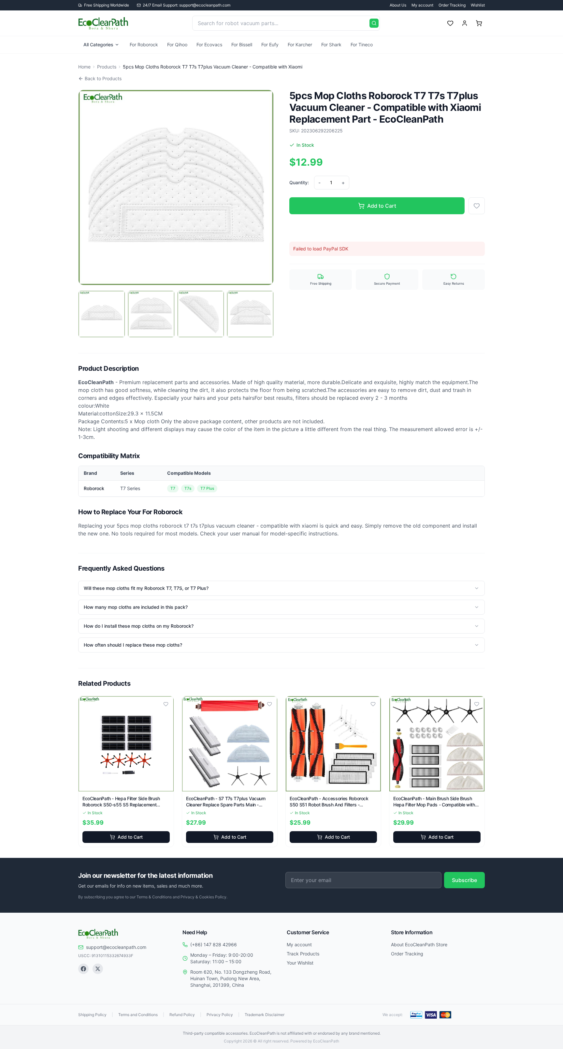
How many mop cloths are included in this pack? (136, 607)
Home (84, 66)
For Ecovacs (209, 44)
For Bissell (241, 44)
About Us (398, 5)
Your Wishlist (300, 963)
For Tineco (362, 44)
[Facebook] (83, 969)
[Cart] (479, 23)
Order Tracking (452, 5)
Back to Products (103, 78)
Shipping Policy (92, 1014)
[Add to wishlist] (477, 205)
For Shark (331, 44)
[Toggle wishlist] (166, 704)
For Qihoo (177, 44)
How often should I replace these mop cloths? (133, 645)
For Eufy (270, 44)
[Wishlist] (450, 23)
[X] (98, 969)
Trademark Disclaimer (264, 1014)
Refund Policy (182, 1014)
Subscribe (464, 880)
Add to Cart (381, 205)
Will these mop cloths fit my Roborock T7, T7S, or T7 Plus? (146, 588)
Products (106, 66)
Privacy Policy (220, 1014)
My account (422, 5)
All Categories (98, 44)
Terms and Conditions (138, 1014)
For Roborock (144, 44)
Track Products (303, 953)
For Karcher (300, 44)
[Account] (464, 23)
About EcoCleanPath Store (419, 944)
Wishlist (478, 5)
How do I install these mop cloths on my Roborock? (139, 626)
